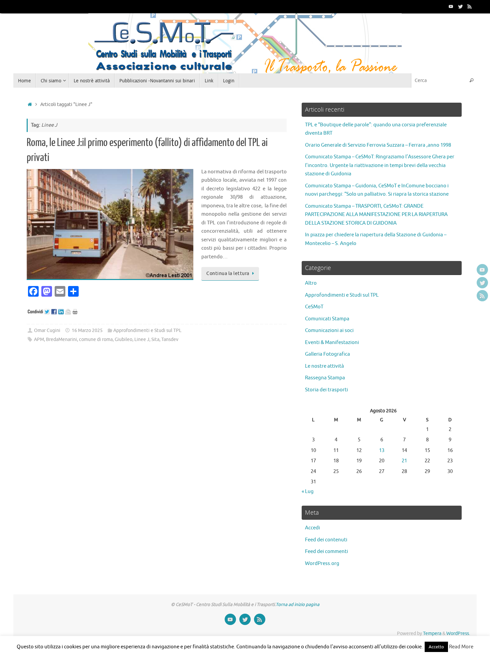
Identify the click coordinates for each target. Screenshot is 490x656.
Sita (155, 339)
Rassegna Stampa (325, 378)
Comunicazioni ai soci (329, 330)
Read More (461, 647)
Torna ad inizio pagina (297, 604)
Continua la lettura (227, 273)
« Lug (308, 491)
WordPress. (458, 633)
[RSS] (469, 6)
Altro (311, 283)
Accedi (312, 528)
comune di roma (96, 339)
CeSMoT (314, 307)
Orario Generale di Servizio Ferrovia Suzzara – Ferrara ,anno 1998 (378, 145)
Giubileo (123, 339)
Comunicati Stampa (327, 319)
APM (39, 339)
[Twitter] (460, 6)
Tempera (432, 633)
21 (404, 461)
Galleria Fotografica (327, 354)
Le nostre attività (324, 366)
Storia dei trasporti (326, 390)
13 (381, 450)
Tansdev (169, 339)
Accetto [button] (436, 647)
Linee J (141, 339)
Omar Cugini (47, 330)
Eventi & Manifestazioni (332, 342)
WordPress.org (322, 563)
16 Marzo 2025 (87, 330)
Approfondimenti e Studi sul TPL (147, 330)
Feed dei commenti (326, 551)
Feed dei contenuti (326, 540)
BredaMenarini (61, 339)
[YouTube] (451, 6)
